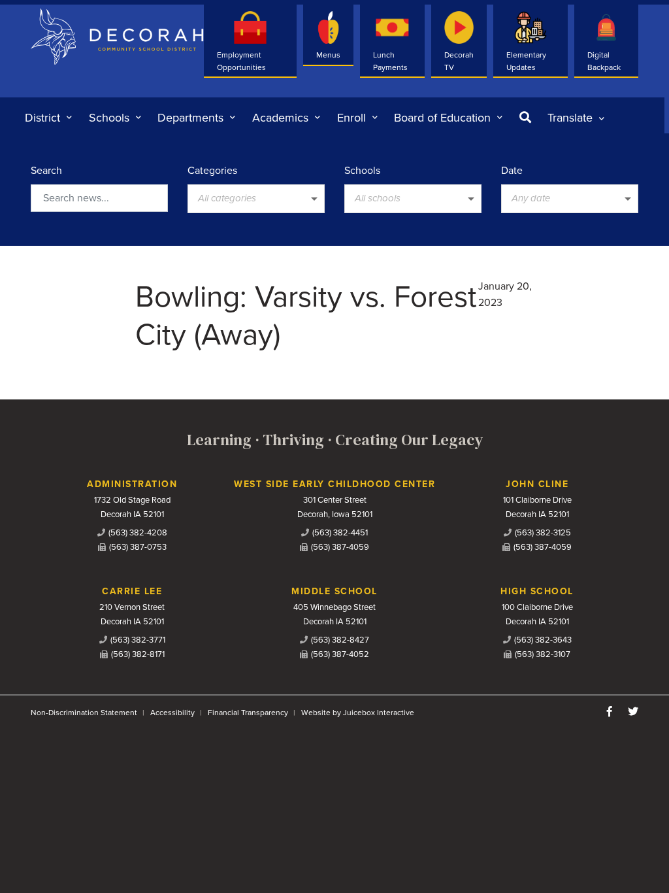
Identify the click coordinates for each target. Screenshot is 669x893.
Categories (212, 170)
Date (512, 170)
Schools (362, 170)
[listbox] (575, 118)
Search (46, 170)
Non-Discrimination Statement (84, 712)
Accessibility (172, 712)
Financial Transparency (248, 712)
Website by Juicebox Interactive (357, 712)
